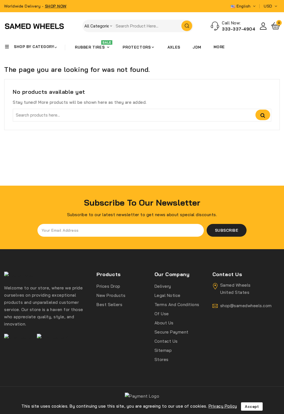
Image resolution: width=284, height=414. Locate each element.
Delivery (162, 286)
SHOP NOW (56, 6)
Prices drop (108, 286)
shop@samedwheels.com (246, 305)
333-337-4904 (238, 29)
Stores (161, 359)
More (219, 47)
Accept (252, 406)
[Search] (186, 26)
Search (262, 115)
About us (164, 322)
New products (111, 295)
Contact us (166, 341)
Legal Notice (167, 295)
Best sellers (109, 304)
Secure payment (171, 332)
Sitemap (163, 350)
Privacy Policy (223, 406)
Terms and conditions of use (176, 309)
